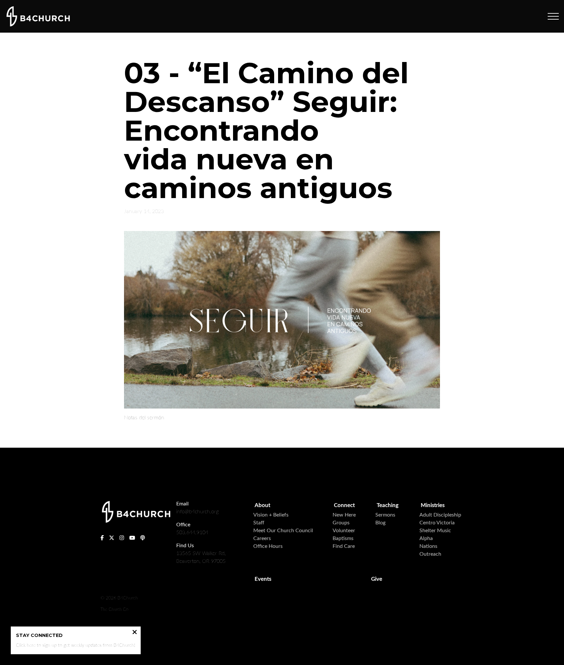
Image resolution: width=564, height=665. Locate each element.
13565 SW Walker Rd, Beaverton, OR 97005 (201, 557)
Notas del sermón (144, 417)
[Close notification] (135, 632)
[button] (553, 16)
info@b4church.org (197, 511)
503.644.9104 (192, 532)
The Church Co (114, 609)
